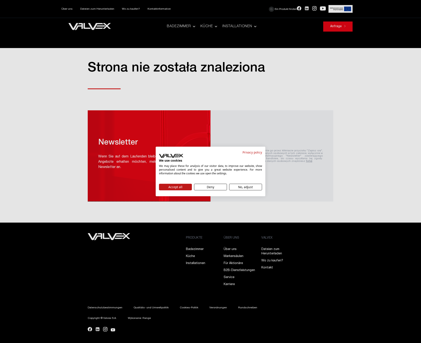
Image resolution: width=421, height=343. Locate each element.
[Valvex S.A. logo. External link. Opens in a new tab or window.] (171, 156)
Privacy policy (252, 152)
